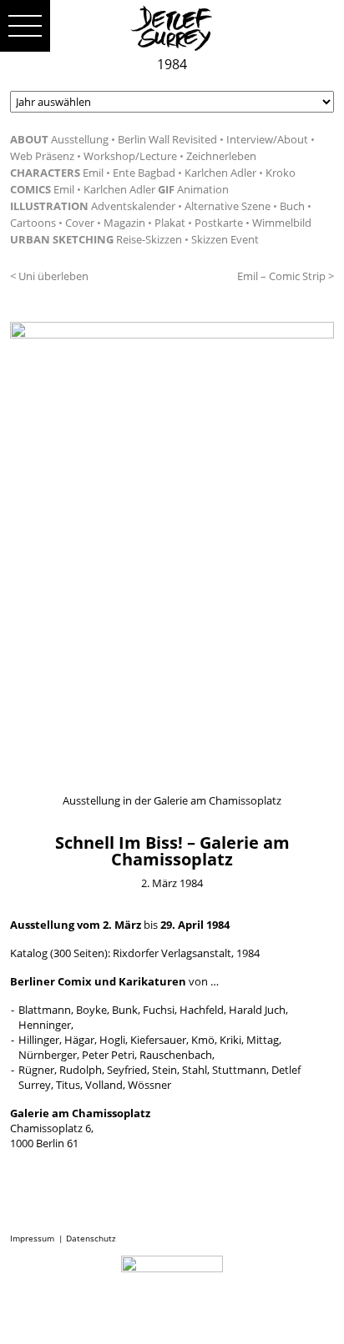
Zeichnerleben (221, 155)
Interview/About (267, 139)
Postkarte (219, 222)
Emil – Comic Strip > (285, 275)
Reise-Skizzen (149, 239)
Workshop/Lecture (130, 155)
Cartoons (33, 222)
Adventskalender (133, 205)
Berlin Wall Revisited (167, 139)
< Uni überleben (49, 275)
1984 (172, 64)
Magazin (124, 222)
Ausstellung (80, 139)
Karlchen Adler (220, 172)
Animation (203, 189)
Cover (79, 222)
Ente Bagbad (144, 172)
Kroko (281, 172)
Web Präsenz (42, 155)
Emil (93, 172)
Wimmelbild (281, 222)
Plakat (169, 222)
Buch (292, 205)
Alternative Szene (228, 205)
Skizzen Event (225, 239)
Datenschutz (91, 1238)
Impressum (32, 1238)
